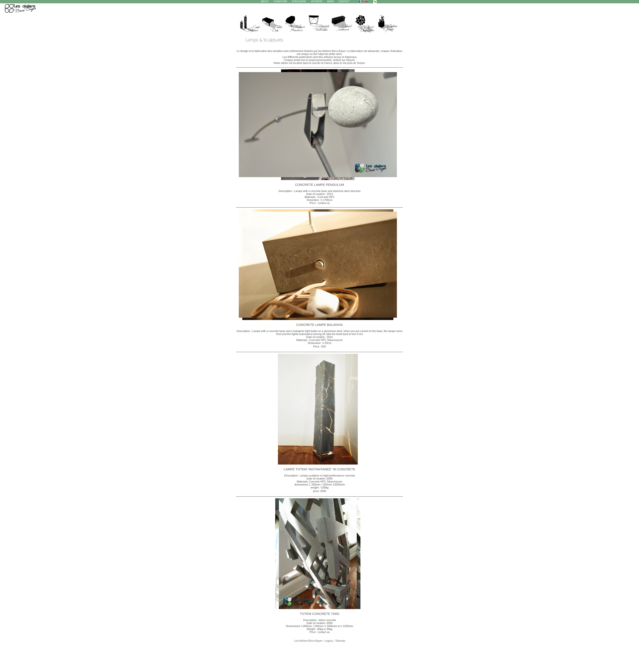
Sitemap (340, 640)
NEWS (330, 1)
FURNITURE (280, 1)
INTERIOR (316, 1)
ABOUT (265, 1)
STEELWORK (299, 1)
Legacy (328, 640)
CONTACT (344, 1)
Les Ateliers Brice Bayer (308, 640)
